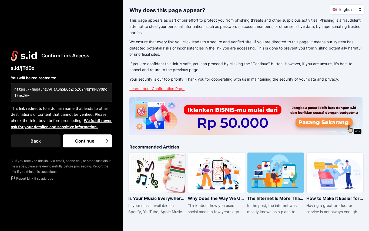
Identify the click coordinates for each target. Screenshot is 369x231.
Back (36, 141)
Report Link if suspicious (34, 178)
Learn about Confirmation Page (157, 88)
